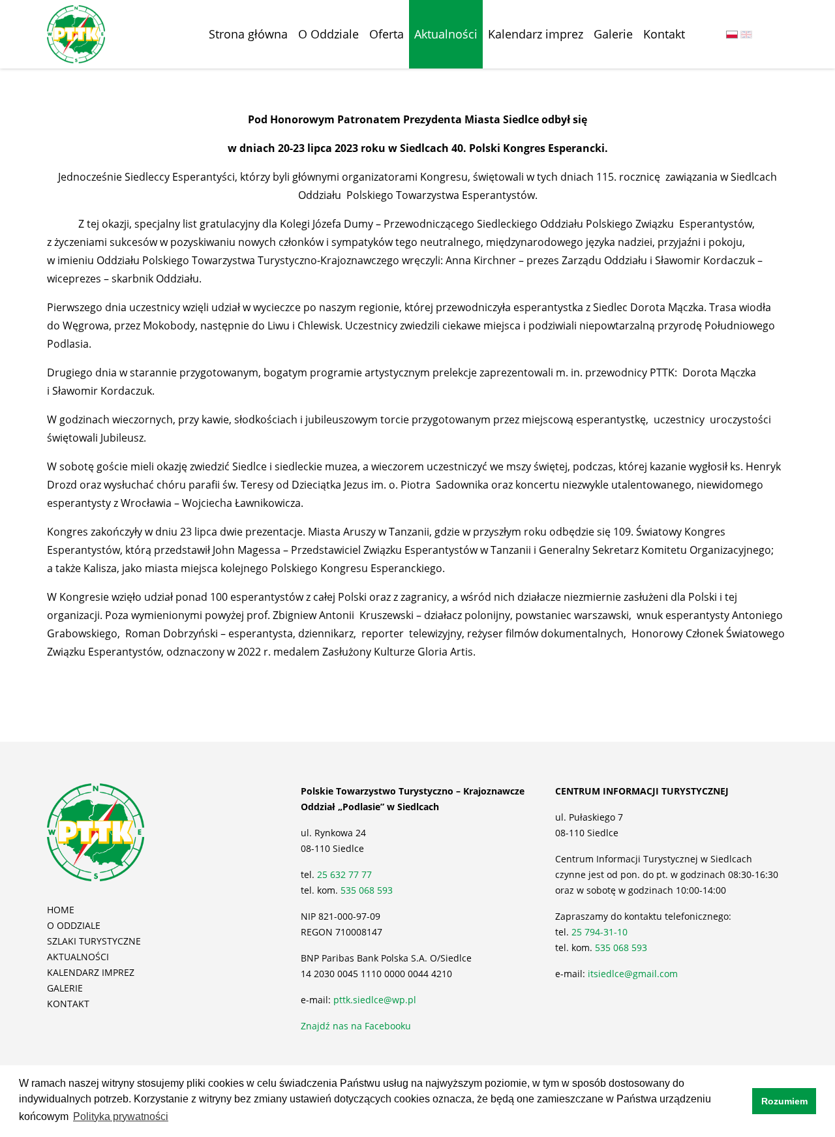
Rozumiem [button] (784, 1101)
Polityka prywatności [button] (120, 1116)
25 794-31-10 (599, 932)
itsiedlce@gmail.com (633, 973)
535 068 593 (367, 890)
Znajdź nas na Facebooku (356, 1026)
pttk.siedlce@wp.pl (374, 999)
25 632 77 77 (345, 874)
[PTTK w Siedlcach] (76, 33)
